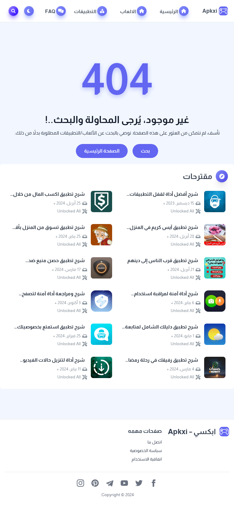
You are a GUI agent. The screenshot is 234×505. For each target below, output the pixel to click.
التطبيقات (85, 11)
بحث (145, 150)
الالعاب (128, 11)
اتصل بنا (154, 442)
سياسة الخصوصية (146, 450)
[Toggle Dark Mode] (30, 11)
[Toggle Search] (13, 11)
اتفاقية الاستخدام (147, 459)
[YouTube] (124, 483)
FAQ (50, 11)
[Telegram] (109, 483)
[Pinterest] (95, 483)
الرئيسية (169, 11)
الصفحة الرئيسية (101, 150)
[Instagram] (80, 483)
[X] (139, 483)
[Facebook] (153, 483)
